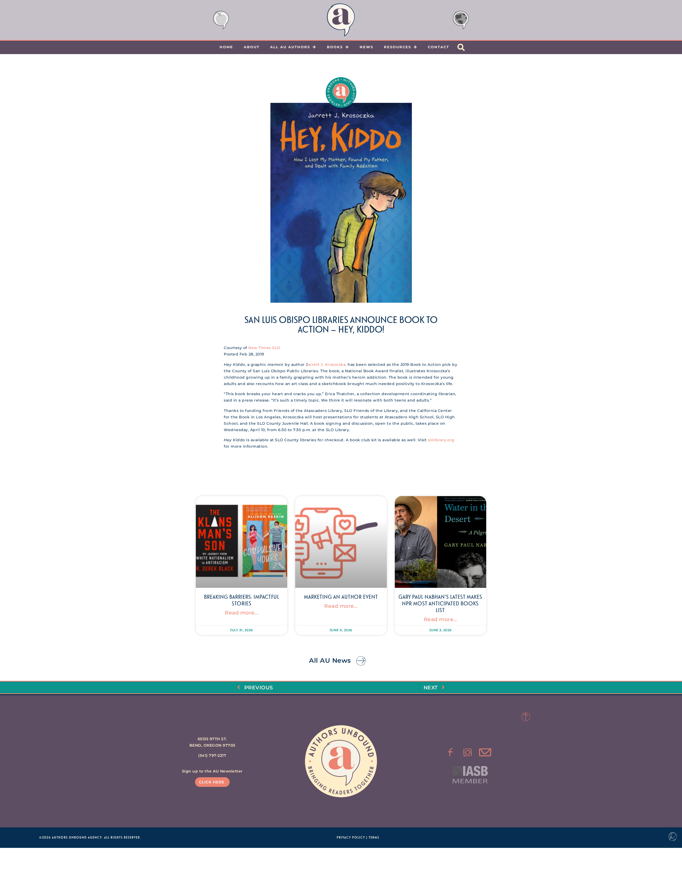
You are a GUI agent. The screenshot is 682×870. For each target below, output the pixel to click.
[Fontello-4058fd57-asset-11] (450, 752)
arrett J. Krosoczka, (327, 364)
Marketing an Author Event (341, 596)
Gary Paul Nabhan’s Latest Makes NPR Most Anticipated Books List (440, 603)
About (251, 47)
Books (335, 47)
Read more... (241, 612)
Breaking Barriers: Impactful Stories (241, 599)
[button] (461, 47)
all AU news (330, 660)
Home (226, 47)
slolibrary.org (441, 440)
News (366, 47)
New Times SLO (264, 347)
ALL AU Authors (290, 47)
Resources (397, 47)
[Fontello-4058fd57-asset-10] (485, 752)
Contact (438, 47)
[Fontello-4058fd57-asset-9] (468, 752)
